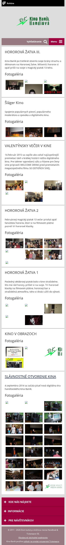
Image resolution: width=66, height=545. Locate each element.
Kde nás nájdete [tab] (19, 502)
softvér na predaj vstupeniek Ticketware (41, 541)
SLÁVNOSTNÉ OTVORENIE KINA (30, 376)
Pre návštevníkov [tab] (21, 520)
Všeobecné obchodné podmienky (33, 537)
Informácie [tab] (16, 511)
